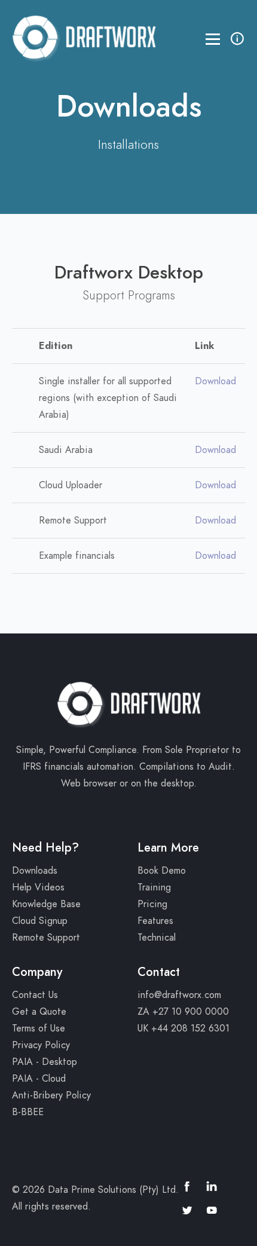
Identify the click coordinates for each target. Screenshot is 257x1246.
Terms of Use (38, 1028)
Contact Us (35, 995)
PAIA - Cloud (39, 1078)
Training (154, 887)
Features (155, 920)
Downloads (34, 870)
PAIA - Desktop (44, 1062)
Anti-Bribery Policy (51, 1095)
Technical (156, 937)
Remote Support (46, 937)
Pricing (152, 904)
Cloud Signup (40, 920)
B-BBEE (28, 1112)
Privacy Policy (41, 1045)
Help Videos (38, 887)
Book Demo (161, 870)
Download (215, 381)
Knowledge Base (46, 904)
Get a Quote (39, 1011)
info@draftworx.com (179, 995)
